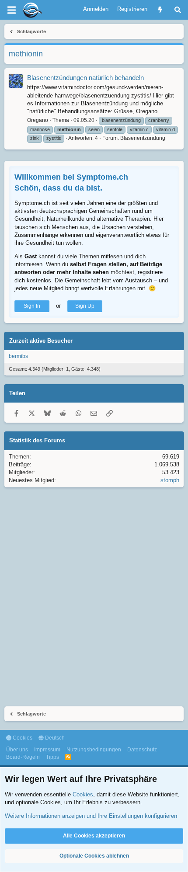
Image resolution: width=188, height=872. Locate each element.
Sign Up (84, 306)
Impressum (47, 750)
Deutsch (54, 738)
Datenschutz (142, 750)
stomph (169, 480)
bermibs (18, 356)
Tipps (52, 757)
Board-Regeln (23, 757)
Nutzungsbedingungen (93, 750)
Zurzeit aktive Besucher (41, 340)
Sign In (32, 306)
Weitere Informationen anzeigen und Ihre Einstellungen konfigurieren (91, 816)
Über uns (17, 750)
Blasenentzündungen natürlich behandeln (85, 77)
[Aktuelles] (160, 10)
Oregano (37, 120)
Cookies (21, 738)
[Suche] (177, 10)
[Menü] (11, 10)
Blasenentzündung (142, 138)
